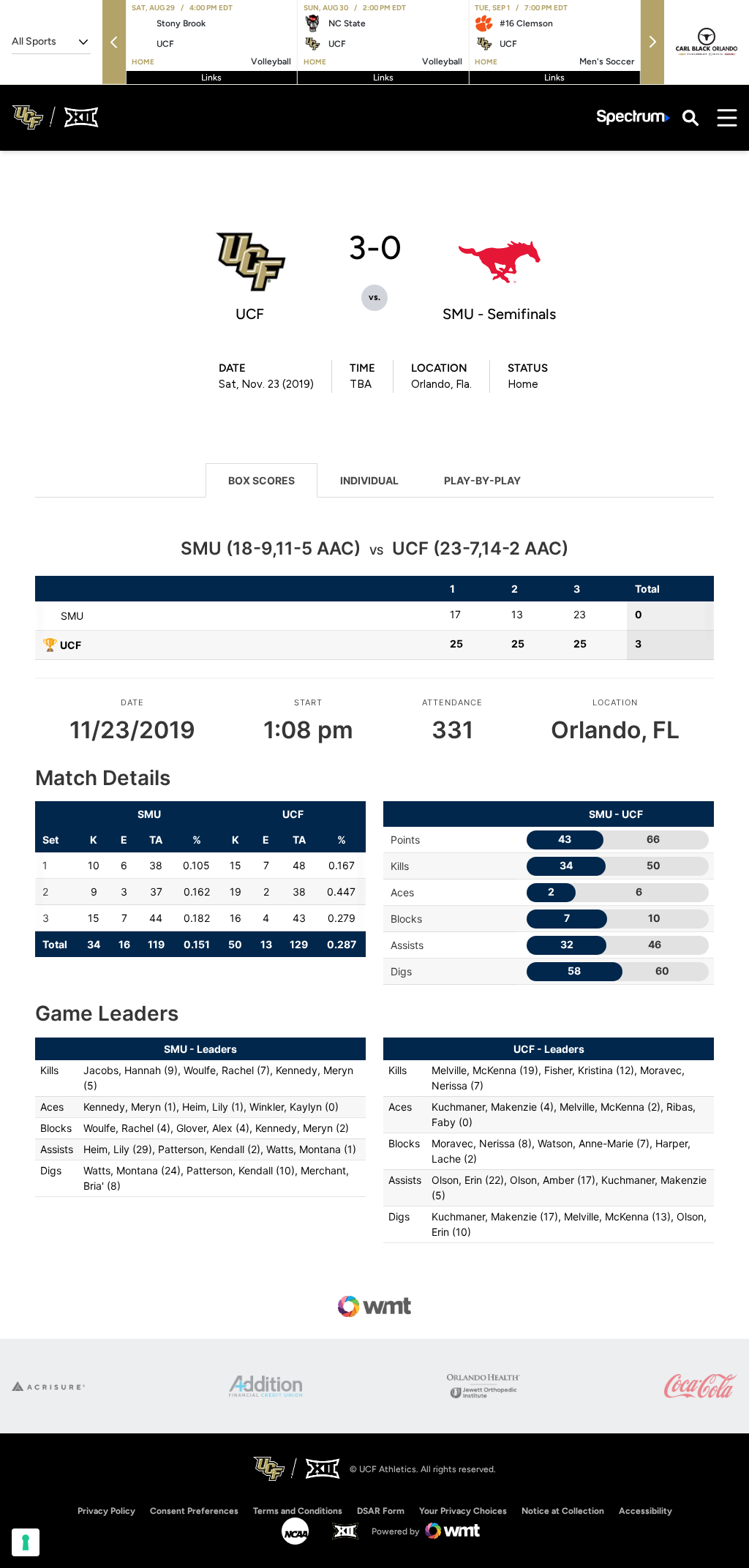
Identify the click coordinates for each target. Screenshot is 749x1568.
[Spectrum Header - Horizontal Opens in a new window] (633, 117)
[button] (114, 42)
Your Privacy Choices (463, 1511)
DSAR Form (380, 1511)
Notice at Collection (563, 1511)
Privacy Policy (106, 1511)
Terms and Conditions (297, 1511)
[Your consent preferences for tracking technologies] (25, 1542)
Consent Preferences (194, 1511)
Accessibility (645, 1510)
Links (211, 77)
